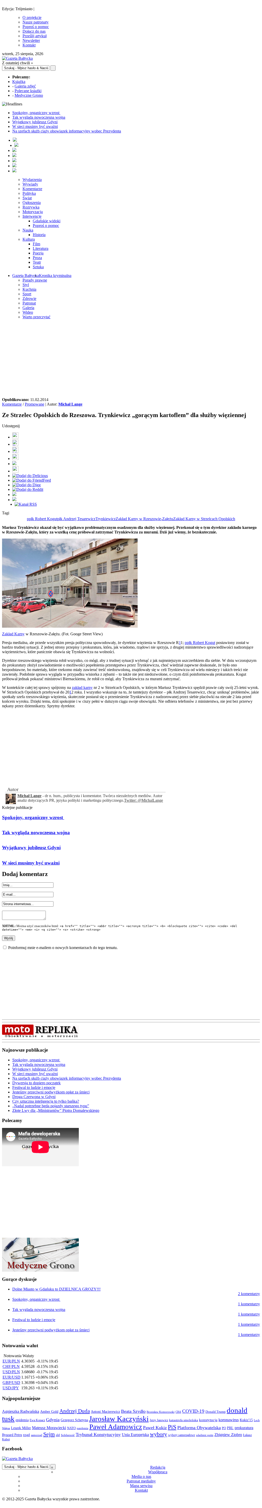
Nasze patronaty (36, 22)
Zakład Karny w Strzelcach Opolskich (204, 519)
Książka (18, 81)
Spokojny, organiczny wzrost (36, 113)
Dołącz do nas (34, 31)
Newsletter (31, 40)
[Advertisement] (131, 359)
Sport (27, 294)
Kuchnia (29, 289)
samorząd (36, 1435)
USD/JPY (11, 1388)
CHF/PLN (11, 1366)
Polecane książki (28, 91)
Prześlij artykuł (35, 36)
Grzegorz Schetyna (74, 1420)
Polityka (29, 193)
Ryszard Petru (12, 1435)
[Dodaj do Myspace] (14, 494)
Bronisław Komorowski (160, 1411)
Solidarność (68, 1435)
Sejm (49, 1434)
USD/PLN (11, 1372)
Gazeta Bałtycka (25, 275)
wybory (158, 1434)
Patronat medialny (141, 1481)
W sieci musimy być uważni (35, 126)
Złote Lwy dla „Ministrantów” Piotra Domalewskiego (55, 1110)
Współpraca (157, 1472)
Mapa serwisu (141, 1485)
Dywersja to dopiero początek (36, 1083)
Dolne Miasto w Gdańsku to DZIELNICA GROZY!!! (56, 1289)
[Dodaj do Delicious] (30, 475)
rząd (26, 1435)
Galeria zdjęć (25, 86)
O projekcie (32, 17)
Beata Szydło (133, 1411)
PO (224, 1428)
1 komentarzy (249, 1304)
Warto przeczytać (36, 317)
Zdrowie (29, 298)
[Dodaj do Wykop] (15, 458)
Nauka (28, 230)
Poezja (38, 253)
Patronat (29, 303)
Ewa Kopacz (37, 1420)
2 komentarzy (249, 1294)
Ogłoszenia (32, 202)
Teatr (37, 262)
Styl (26, 285)
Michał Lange (70, 404)
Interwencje (32, 216)
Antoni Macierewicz (105, 1411)
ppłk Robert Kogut (42, 519)
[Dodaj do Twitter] (15, 444)
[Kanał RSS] (26, 504)
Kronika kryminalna (55, 275)
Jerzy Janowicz (159, 1420)
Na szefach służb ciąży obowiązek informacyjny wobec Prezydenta (66, 131)
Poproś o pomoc (36, 27)
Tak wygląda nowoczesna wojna (38, 117)
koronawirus (229, 1419)
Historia (39, 235)
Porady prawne (35, 280)
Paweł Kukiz (155, 1427)
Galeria (28, 308)
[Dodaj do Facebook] (15, 437)
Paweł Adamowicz (115, 1427)
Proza (37, 258)
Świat (27, 198)
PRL (230, 1428)
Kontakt (29, 45)
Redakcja (157, 1467)
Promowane (34, 404)
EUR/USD (11, 1377)
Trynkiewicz (105, 519)
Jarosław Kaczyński (119, 1419)
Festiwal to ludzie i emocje (33, 1087)
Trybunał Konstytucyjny (98, 1434)
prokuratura (244, 1427)
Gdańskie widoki (46, 221)
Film (36, 244)
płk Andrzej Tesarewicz (76, 519)
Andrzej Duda (74, 1411)
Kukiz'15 (246, 1420)
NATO (71, 1428)
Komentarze (32, 189)
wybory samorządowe (181, 1435)
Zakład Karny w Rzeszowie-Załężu (144, 519)
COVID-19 (193, 1411)
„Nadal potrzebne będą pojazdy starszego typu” (50, 1106)
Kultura (29, 239)
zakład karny (82, 687)
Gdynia (53, 1419)
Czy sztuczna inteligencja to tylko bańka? (45, 1101)
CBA (178, 1411)
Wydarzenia (32, 179)
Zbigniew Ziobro (228, 1434)
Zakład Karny (13, 634)
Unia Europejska (135, 1434)
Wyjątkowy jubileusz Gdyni (35, 122)
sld (58, 1435)
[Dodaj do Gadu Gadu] (15, 471)
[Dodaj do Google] (14, 463)
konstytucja (208, 1420)
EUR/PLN (11, 1361)
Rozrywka (31, 207)
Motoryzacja (33, 212)
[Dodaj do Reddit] (27, 489)
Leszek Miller (21, 1428)
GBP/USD (11, 1382)
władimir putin (204, 1435)
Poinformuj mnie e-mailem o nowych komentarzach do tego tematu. (63, 947)
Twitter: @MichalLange (143, 800)
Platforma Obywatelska (199, 1427)
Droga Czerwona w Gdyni (34, 1096)
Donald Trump (215, 1412)
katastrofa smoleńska (183, 1420)
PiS (172, 1427)
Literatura (40, 248)
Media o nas (141, 1476)
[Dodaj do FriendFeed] (31, 480)
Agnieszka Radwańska (20, 1411)
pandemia (82, 1428)
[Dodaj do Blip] (15, 451)
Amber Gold (49, 1411)
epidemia (22, 1420)
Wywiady (30, 184)
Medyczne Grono (29, 95)
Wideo (28, 312)
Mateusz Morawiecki (49, 1428)
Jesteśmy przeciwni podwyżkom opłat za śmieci (51, 1092)
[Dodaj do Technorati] (14, 499)
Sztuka (38, 267)
